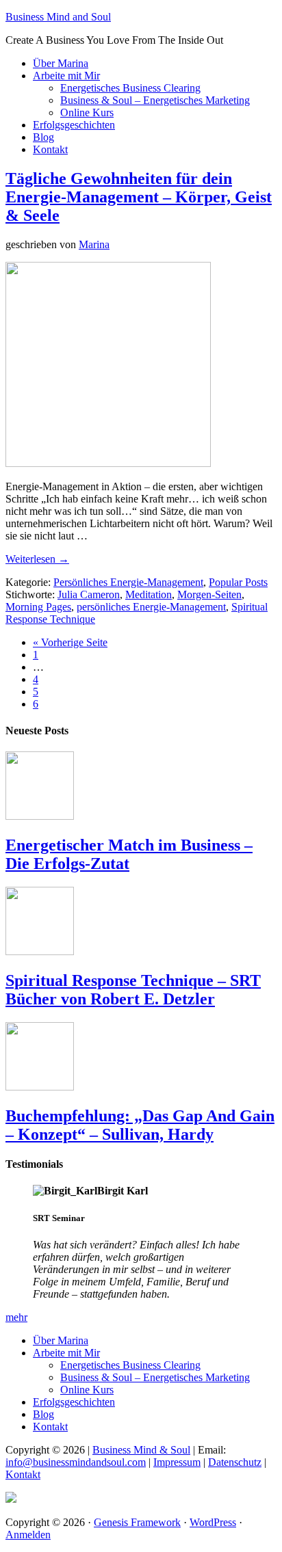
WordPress (213, 1522)
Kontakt (22, 1474)
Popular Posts (238, 582)
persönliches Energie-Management (151, 607)
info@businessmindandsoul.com (75, 1462)
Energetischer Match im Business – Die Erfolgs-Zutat (129, 854)
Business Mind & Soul (141, 1450)
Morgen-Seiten (209, 594)
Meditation (148, 594)
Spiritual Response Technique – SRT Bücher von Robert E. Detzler (133, 990)
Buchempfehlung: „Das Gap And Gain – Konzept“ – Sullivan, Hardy (139, 1125)
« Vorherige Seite (70, 642)
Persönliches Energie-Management (128, 582)
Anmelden (28, 1534)
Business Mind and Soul (58, 17)
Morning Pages (38, 607)
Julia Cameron (88, 594)
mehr (16, 1317)
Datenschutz (234, 1462)
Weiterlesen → (37, 559)
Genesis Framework (137, 1522)
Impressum (177, 1462)
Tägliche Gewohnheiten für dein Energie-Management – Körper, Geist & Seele (138, 197)
